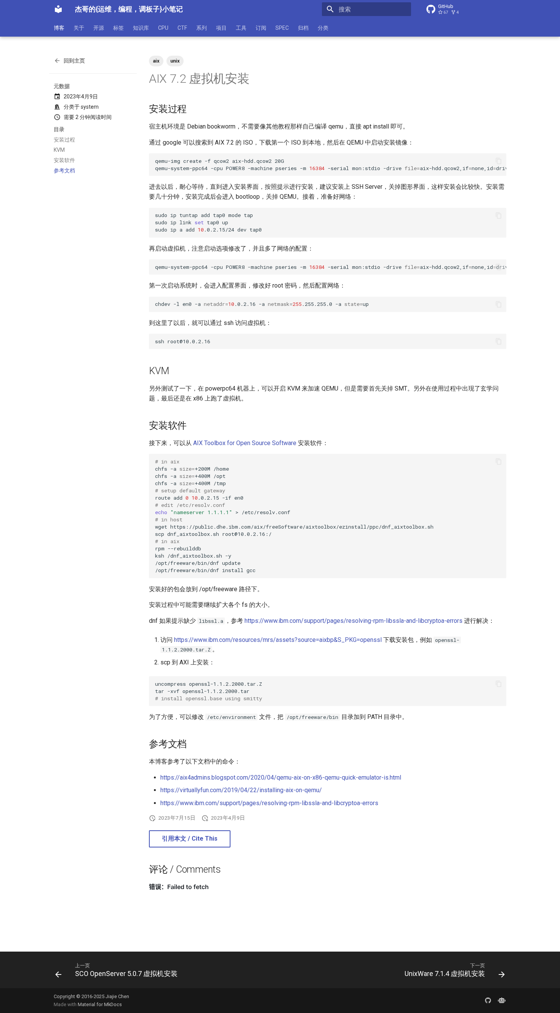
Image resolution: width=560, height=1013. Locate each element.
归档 (303, 28)
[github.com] (488, 1000)
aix (156, 61)
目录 (59, 129)
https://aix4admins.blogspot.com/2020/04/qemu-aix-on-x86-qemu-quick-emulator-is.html (280, 777)
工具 (241, 28)
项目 (221, 28)
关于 (79, 28)
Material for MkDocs (100, 1004)
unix (175, 61)
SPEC (282, 28)
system (90, 107)
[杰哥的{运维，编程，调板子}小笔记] (58, 9)
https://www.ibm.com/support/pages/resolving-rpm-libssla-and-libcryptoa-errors (353, 620)
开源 (98, 28)
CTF (182, 28)
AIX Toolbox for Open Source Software (244, 443)
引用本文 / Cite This (190, 838)
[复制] (498, 161)
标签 (118, 28)
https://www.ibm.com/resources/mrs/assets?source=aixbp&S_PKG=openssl (278, 639)
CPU (163, 28)
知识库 (141, 28)
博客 (59, 28)
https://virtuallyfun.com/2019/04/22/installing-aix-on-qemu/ (241, 790)
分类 (323, 28)
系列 (201, 28)
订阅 (261, 28)
